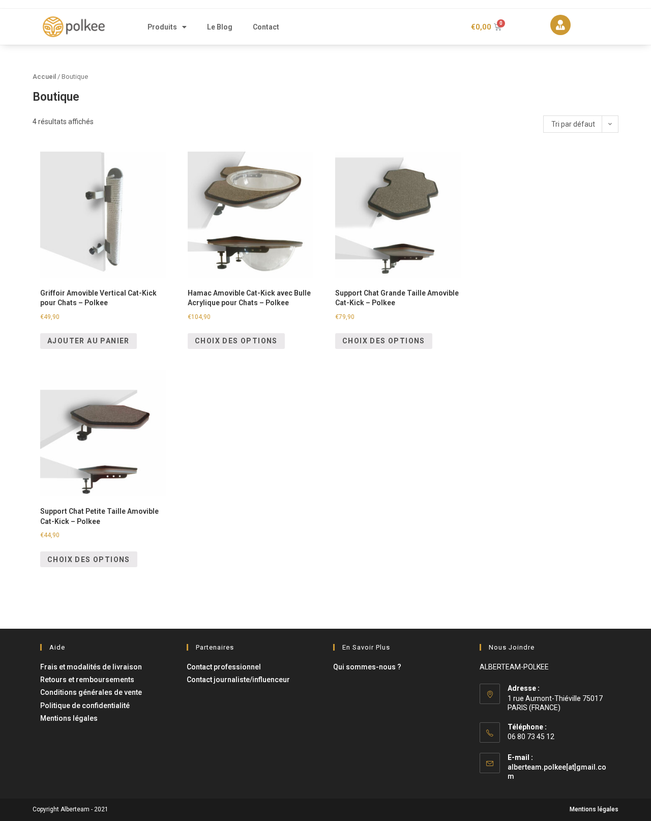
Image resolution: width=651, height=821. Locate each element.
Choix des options (236, 341)
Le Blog (219, 27)
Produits (162, 27)
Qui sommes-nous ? (367, 667)
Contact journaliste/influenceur (238, 680)
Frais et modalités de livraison (91, 667)
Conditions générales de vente (91, 692)
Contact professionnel (224, 667)
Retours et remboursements (87, 680)
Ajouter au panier (88, 341)
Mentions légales (69, 718)
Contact (266, 27)
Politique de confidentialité (85, 705)
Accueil (44, 76)
